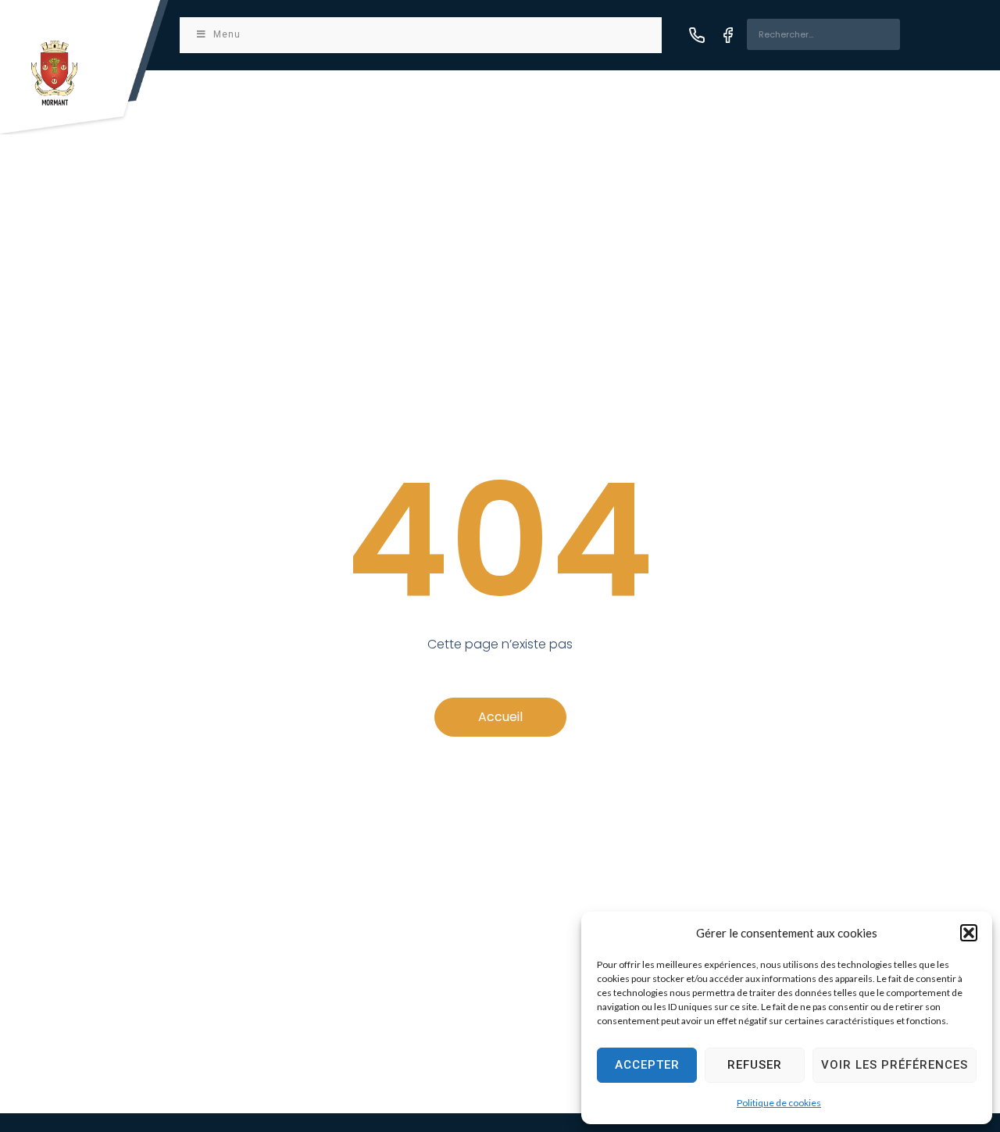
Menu (227, 34)
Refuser (754, 1065)
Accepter (647, 1065)
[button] (969, 933)
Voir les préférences (894, 1065)
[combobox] (823, 34)
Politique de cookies (779, 1103)
